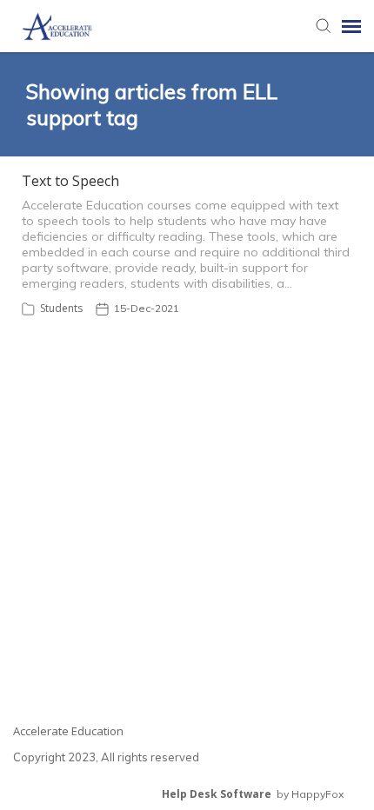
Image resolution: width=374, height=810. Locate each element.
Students (61, 308)
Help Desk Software (216, 794)
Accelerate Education (68, 731)
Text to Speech (70, 180)
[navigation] (351, 26)
